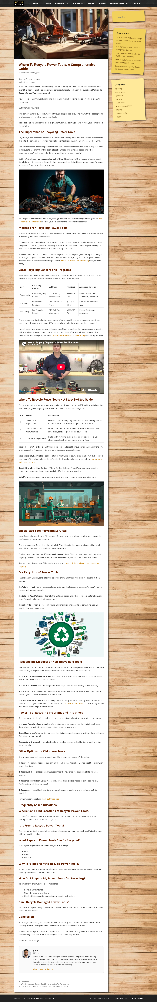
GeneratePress (50, 998)
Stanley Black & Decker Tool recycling (69, 335)
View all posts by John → (43, 969)
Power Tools (121, 113)
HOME (35, 3)
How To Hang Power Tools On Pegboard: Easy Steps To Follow (44, 986)
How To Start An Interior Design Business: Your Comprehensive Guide (129, 40)
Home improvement (119, 3)
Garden (91, 3)
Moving (102, 3)
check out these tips (50, 799)
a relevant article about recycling (75, 260)
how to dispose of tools (73, 703)
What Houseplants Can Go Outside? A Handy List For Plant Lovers (45, 984)
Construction (61, 3)
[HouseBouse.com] (19, 3)
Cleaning (47, 3)
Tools (135, 3)
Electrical (78, 3)
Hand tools (25, 982)
